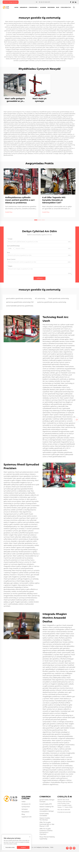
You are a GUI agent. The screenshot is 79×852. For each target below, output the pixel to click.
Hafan (16, 7)
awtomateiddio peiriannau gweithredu (19, 306)
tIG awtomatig (40, 298)
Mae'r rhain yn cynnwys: (39, 99)
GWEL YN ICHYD (15, 85)
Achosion (43, 7)
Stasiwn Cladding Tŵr (47, 806)
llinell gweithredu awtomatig (58, 298)
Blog (57, 7)
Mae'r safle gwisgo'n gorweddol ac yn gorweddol (15, 99)
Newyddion (51, 7)
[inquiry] (77, 420)
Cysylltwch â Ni (66, 7)
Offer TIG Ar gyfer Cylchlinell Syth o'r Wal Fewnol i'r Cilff (47, 824)
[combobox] (11, 248)
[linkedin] (75, 2)
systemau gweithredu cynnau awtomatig (51, 302)
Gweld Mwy (8, 212)
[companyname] (6, 7)
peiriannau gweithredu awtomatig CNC (20, 302)
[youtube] (73, 2)
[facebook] (70, 2)
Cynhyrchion (33, 7)
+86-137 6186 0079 (45, 2)
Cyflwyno (39, 278)
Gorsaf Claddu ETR (46, 804)
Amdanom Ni (23, 7)
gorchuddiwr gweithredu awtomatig (19, 298)
